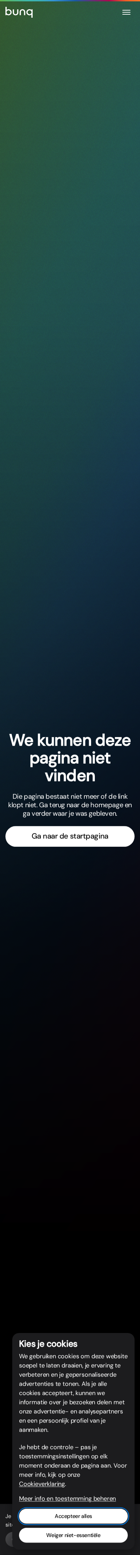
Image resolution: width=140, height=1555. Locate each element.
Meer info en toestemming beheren (67, 1498)
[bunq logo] (19, 12)
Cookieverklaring (42, 1484)
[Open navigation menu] (126, 12)
